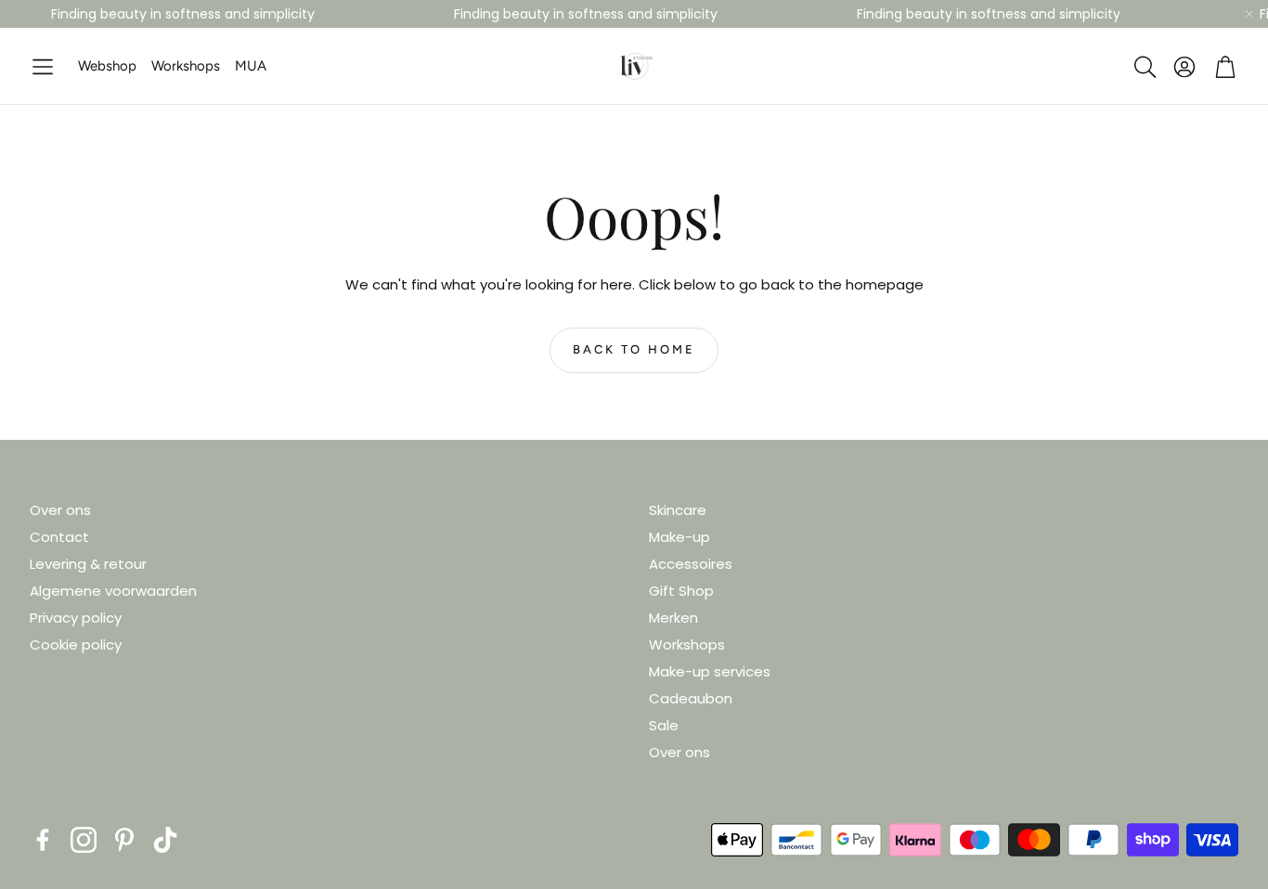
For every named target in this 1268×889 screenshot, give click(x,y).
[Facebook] (43, 840)
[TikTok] (165, 840)
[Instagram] (84, 840)
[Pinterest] (124, 840)
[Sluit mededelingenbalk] (1249, 14)
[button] (43, 67)
